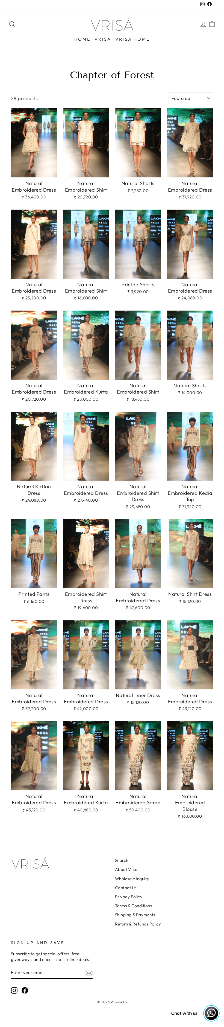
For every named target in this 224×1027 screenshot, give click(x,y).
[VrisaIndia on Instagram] (14, 990)
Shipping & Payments (135, 914)
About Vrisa (126, 869)
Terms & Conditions (133, 905)
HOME (82, 39)
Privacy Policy (128, 896)
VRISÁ (103, 39)
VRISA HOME (132, 39)
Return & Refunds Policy (138, 924)
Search (121, 860)
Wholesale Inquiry (132, 878)
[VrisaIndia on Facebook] (25, 990)
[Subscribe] (89, 973)
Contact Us (126, 887)
